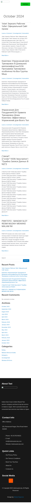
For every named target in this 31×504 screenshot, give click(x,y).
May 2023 (4, 330)
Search (4, 258)
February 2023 (6, 337)
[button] (18, 4)
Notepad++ (5, 355)
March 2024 (5, 319)
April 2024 (4, 317)
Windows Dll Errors (7, 360)
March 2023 (5, 335)
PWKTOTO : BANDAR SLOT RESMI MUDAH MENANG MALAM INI (14, 223)
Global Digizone (19, 497)
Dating (3, 350)
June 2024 (5, 314)
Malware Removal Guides (9, 352)
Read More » (5, 55)
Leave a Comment (7, 33)
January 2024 (5, 324)
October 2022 (5, 343)
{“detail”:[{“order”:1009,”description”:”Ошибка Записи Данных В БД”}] (15, 160)
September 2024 (6, 309)
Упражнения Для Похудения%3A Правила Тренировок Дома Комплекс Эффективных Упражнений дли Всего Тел (15, 115)
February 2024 (6, 322)
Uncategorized (17, 33)
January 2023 (5, 340)
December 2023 (6, 327)
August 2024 (5, 311)
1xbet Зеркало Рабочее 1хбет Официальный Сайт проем (14, 26)
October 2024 (5, 306)
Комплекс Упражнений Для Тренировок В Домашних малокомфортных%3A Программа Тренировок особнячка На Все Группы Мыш (15, 67)
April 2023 (4, 332)
